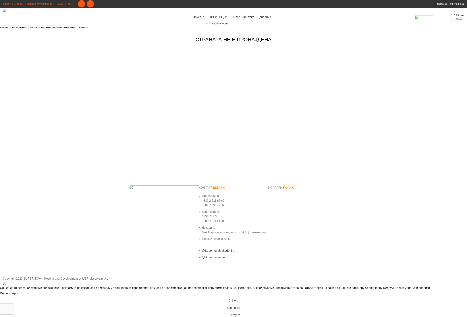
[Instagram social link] (90, 3)
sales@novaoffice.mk (40, 3)
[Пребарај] (438, 17)
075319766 (64, 3)
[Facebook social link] (81, 3)
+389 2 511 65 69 (13, 3)
